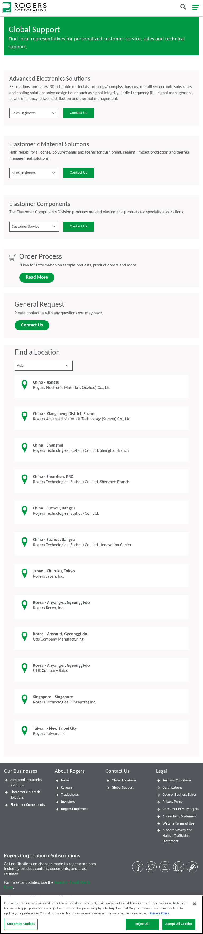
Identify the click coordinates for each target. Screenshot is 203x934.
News (65, 781)
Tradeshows (70, 795)
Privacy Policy (172, 802)
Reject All (142, 924)
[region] (101, 914)
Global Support (123, 788)
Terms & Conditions (177, 781)
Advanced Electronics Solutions (26, 783)
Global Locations (124, 781)
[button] (34, 113)
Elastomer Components (27, 805)
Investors (68, 802)
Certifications (172, 788)
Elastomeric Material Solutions (25, 795)
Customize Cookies (21, 924)
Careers (66, 788)
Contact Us (78, 113)
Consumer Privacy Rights (181, 809)
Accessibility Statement (180, 816)
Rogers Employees (74, 809)
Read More (37, 277)
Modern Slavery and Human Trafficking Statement (177, 835)
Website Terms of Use (178, 824)
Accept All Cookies (178, 924)
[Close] (194, 904)
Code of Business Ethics (179, 795)
